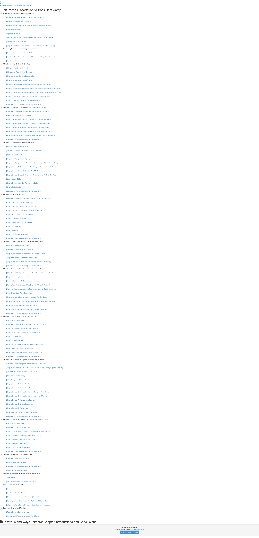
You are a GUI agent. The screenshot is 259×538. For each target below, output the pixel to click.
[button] (0, 1)
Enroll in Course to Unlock (129, 532)
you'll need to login (138, 530)
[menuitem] (0, 3)
